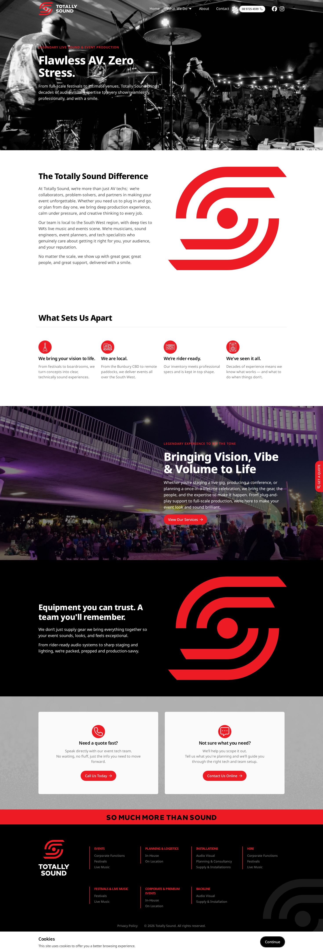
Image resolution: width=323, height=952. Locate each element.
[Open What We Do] (190, 8)
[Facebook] (274, 8)
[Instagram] (282, 8)
